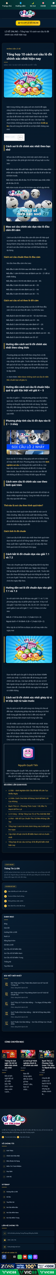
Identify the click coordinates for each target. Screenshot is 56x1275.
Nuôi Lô (7, 936)
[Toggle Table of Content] (19, 137)
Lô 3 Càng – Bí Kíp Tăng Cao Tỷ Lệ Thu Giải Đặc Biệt (29, 814)
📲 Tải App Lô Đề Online (28, 23)
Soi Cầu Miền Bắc (11, 1207)
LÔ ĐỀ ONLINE (11, 31)
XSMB (43, 4)
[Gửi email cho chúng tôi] (14, 1257)
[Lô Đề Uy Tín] (15, 1120)
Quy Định (8, 1171)
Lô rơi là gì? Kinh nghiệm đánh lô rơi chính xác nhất (30, 1063)
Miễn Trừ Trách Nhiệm (12, 1166)
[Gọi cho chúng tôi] (19, 1257)
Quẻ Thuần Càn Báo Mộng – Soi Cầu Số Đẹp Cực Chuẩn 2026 (31, 1023)
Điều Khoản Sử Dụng (12, 1161)
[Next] (53, 1074)
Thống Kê (7, 962)
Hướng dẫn (20, 4)
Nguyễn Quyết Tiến (29, 65)
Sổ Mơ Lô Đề (8, 945)
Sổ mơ (33, 4)
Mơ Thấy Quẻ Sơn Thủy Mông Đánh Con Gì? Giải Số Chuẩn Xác (29, 994)
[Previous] (2, 1074)
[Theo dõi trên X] (9, 1257)
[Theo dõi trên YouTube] (25, 1257)
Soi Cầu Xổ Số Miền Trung (13, 958)
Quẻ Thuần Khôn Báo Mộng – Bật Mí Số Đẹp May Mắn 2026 (30, 1013)
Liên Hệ (7, 1177)
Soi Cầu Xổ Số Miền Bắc (13, 949)
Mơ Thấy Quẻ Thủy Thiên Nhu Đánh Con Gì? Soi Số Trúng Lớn (29, 984)
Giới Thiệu (8, 1151)
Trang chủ (7, 4)
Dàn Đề (7, 928)
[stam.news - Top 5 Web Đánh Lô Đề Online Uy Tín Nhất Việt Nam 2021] (28, 14)
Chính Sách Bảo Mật (12, 1156)
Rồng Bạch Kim (9, 941)
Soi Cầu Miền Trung (11, 1218)
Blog (5, 924)
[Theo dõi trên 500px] (30, 1257)
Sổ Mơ (7, 1197)
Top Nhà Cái (8, 966)
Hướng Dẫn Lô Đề (13, 49)
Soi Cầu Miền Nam (11, 1212)
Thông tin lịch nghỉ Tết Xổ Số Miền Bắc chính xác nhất (11, 1064)
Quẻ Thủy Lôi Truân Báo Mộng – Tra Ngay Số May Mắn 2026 (31, 1003)
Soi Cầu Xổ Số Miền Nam (13, 953)
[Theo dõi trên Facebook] (4, 1257)
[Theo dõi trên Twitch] (35, 1257)
